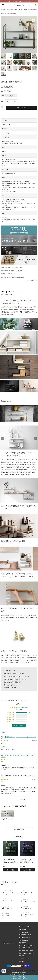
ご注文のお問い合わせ (25, 935)
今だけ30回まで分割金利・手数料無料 (19, 1)
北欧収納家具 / (13, 13)
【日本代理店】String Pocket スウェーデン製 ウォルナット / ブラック (18, 756)
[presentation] (1, 852)
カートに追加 (10, 870)
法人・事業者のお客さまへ (26, 953)
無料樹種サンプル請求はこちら (8, 274)
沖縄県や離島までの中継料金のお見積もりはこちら (13, 270)
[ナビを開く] (3, 5)
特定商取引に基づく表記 (26, 950)
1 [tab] (16, 448)
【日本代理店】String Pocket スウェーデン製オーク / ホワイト (18, 737)
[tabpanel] (19, 594)
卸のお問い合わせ (24, 940)
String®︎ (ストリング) (18, 9)
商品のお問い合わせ (24, 937)
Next (35, 438)
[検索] (29, 5)
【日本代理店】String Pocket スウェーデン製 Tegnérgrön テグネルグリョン (10, 862)
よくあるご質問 (23, 932)
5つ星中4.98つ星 (23, 707)
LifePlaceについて (24, 958)
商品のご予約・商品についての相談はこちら (11, 267)
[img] (4, 741)
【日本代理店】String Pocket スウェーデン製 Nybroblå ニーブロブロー (26, 861)
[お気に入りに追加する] (2, 107)
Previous (2, 438)
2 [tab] (19, 448)
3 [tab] (22, 448)
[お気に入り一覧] (35, 5)
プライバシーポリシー (25, 948)
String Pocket (26, 9)
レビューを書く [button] (19, 726)
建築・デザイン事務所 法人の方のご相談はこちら (12, 277)
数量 (2, 101)
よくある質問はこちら (32, 280)
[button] (10, 712)
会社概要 (21, 956)
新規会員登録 (22, 929)
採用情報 (21, 961)
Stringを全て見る (19, 829)
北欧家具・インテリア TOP (7, 9)
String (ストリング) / (5, 13)
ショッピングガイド (24, 927)
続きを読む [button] (11, 749)
